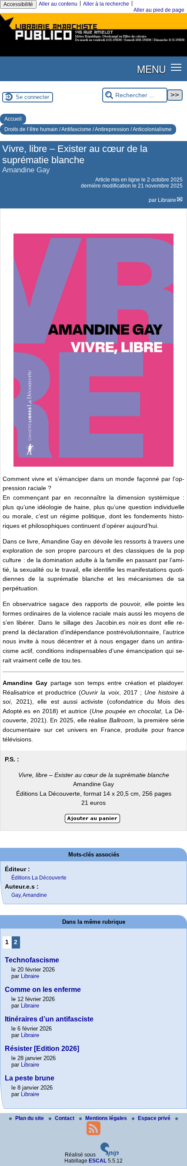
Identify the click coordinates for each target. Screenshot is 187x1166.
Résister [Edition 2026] (42, 1048)
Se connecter (32, 97)
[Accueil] (93, 43)
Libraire (167, 200)
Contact (65, 1118)
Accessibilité (18, 4)
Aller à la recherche (106, 4)
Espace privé (155, 1118)
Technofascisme (32, 960)
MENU (151, 69)
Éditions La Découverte (39, 878)
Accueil (13, 119)
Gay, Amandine (29, 895)
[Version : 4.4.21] (109, 1155)
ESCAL (98, 1161)
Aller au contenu (58, 4)
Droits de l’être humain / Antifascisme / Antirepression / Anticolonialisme (88, 129)
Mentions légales (106, 1118)
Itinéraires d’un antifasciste (49, 1019)
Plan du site (30, 1118)
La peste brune (29, 1078)
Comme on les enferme (43, 989)
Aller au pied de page (159, 10)
